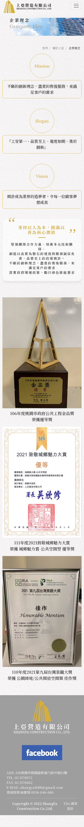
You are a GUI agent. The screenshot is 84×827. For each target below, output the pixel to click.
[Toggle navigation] (76, 6)
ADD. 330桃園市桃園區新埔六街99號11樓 (37, 772)
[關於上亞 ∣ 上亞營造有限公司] (27, 7)
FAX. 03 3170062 (20, 782)
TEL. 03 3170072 (19, 777)
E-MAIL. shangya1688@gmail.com (35, 787)
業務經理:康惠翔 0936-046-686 (30, 792)
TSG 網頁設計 (70, 806)
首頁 (45, 48)
